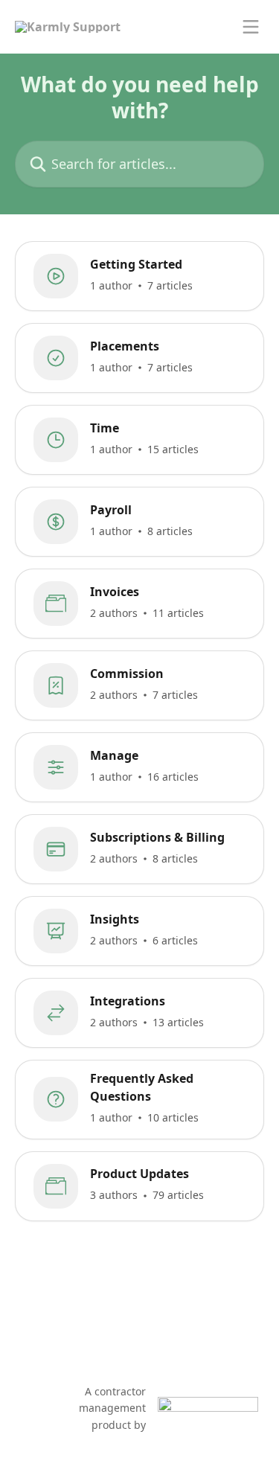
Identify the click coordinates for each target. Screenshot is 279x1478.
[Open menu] (250, 27)
